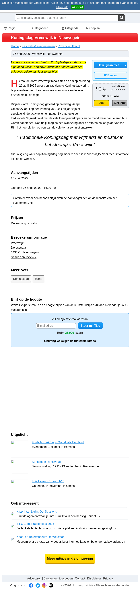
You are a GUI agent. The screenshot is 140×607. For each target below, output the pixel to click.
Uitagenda (71, 28)
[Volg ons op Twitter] (37, 585)
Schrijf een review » (23, 257)
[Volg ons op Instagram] (44, 585)
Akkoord (77, 7)
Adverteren (34, 578)
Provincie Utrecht (69, 46)
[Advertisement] (41, 391)
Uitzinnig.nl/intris (82, 585)
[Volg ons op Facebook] (31, 585)
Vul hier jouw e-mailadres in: (70, 319)
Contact (80, 578)
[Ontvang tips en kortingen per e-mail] (51, 585)
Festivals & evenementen (38, 46)
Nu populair (93, 28)
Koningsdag (21, 278)
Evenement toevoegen (58, 578)
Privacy (108, 578)
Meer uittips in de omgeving (70, 558)
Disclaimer (94, 578)
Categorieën (40, 28)
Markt (38, 278)
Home (15, 46)
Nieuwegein (55, 53)
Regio (11, 28)
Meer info (62, 7)
